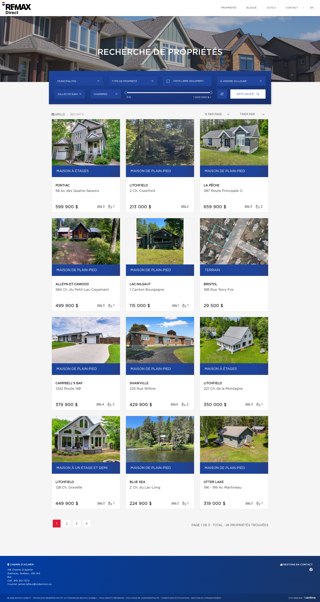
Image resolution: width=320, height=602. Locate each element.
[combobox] (78, 81)
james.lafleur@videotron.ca (34, 584)
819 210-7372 (21, 581)
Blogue (251, 8)
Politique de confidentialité (142, 598)
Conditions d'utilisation (175, 598)
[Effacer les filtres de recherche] (222, 94)
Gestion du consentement (206, 598)
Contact (292, 8)
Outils (271, 8)
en (312, 8)
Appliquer (245, 94)
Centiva (310, 597)
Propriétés (228, 8)
